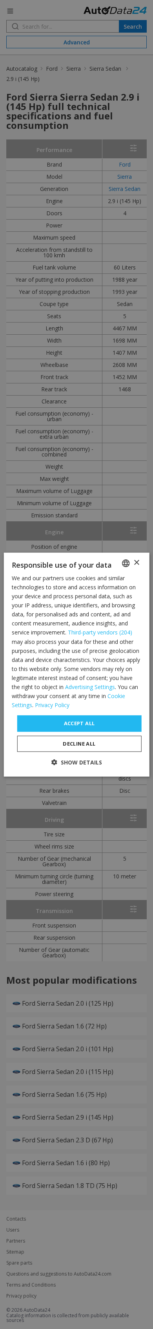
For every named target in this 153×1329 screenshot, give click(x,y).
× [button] (136, 563)
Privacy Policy (52, 705)
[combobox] (125, 563)
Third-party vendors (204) (100, 632)
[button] (76, 762)
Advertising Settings (90, 687)
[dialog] (76, 664)
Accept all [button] (79, 723)
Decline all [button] (79, 743)
